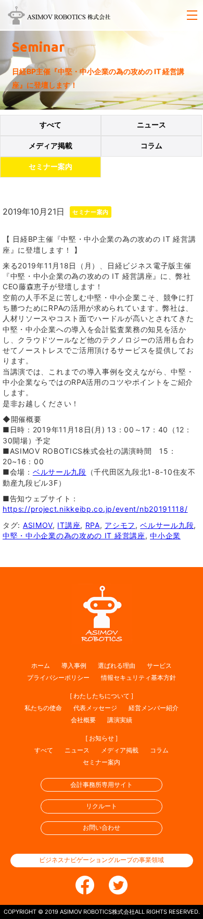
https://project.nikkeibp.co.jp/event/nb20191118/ (95, 508)
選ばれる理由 (116, 665)
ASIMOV (38, 525)
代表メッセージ (95, 708)
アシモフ (120, 525)
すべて (50, 125)
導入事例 (73, 665)
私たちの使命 (43, 708)
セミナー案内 (50, 166)
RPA (92, 525)
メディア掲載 (50, 146)
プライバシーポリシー (58, 677)
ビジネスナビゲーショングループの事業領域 (101, 860)
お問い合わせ (101, 827)
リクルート (101, 806)
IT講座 (68, 525)
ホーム (40, 665)
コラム (151, 146)
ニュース (151, 125)
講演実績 (119, 720)
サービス (159, 665)
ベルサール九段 (59, 471)
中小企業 (165, 535)
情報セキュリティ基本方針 (138, 677)
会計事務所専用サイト (101, 784)
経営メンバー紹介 (154, 708)
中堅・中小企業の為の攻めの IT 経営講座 (74, 535)
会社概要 (83, 720)
